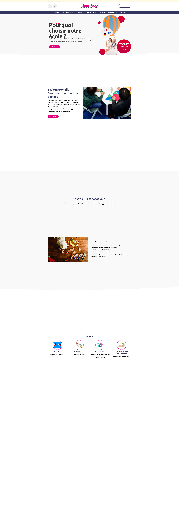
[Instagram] (55, 6)
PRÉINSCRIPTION (125, 6)
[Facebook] (50, 6)
